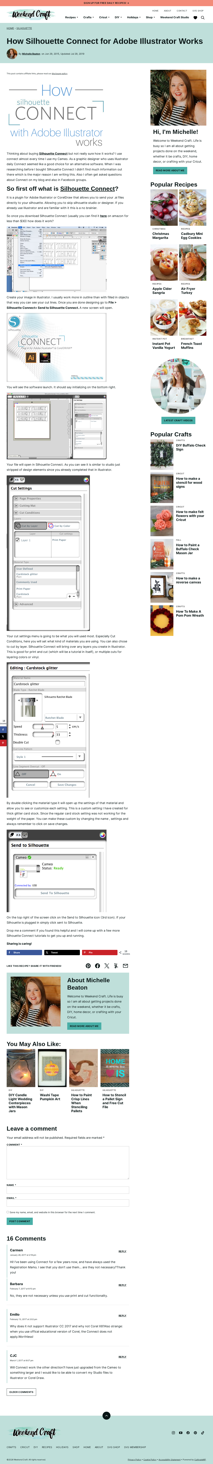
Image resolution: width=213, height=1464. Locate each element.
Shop (149, 17)
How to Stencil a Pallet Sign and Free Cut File (114, 1101)
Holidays (132, 17)
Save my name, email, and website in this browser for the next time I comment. (52, 1212)
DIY (117, 17)
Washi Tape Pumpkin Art (50, 1097)
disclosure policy (59, 73)
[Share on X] (3, 736)
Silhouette (24, 28)
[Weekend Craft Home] (31, 14)
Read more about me (170, 170)
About (167, 10)
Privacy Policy (134, 1459)
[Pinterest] (195, 1432)
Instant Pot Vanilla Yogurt (163, 346)
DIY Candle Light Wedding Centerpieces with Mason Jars (20, 1103)
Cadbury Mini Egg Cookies (192, 236)
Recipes (70, 17)
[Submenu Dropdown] (77, 17)
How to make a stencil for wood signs (189, 483)
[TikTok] (202, 1432)
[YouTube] (180, 1432)
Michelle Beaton (31, 53)
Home (155, 10)
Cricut (103, 17)
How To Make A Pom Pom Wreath (190, 613)
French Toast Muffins (191, 346)
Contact (182, 10)
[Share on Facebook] (3, 729)
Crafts (87, 17)
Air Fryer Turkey (188, 291)
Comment (14, 1144)
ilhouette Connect (54, 153)
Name (11, 1185)
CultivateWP (200, 1459)
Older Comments (21, 1392)
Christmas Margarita (160, 236)
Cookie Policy (149, 1459)
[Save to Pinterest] (3, 743)
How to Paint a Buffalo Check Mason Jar (188, 549)
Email (12, 1198)
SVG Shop (198, 10)
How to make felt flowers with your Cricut (190, 516)
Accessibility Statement (170, 1459)
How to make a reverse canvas (188, 580)
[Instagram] (173, 1432)
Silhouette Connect (87, 188)
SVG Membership (135, 1447)
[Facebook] (188, 1432)
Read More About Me (84, 1026)
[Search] (202, 17)
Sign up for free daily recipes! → (106, 2)
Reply (123, 1251)
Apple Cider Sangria (162, 291)
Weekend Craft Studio (174, 17)
